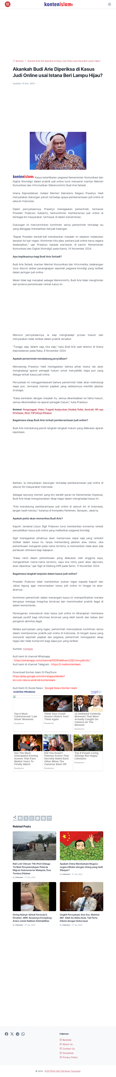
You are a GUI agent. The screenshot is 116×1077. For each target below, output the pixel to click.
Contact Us (68, 1048)
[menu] (7, 4)
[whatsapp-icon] (23, 1034)
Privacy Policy (70, 1057)
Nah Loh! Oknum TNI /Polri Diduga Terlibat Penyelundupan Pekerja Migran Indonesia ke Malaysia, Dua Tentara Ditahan (32, 868)
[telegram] (37, 818)
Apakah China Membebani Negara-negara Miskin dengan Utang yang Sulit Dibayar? (81, 867)
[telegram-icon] (17, 1034)
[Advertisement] (58, 34)
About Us (67, 1044)
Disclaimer (68, 1053)
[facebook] (20, 818)
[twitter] (26, 818)
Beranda (66, 1039)
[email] (49, 818)
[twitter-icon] (12, 1034)
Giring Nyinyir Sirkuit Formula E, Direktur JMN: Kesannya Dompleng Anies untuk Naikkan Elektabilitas (32, 917)
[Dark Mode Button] (109, 4)
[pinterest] (43, 818)
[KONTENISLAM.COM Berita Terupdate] (58, 4)
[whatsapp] (31, 818)
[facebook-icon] (6, 1034)
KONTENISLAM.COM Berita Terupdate (62, 1071)
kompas (28, 648)
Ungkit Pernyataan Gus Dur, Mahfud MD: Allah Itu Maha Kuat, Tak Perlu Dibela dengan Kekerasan (79, 917)
